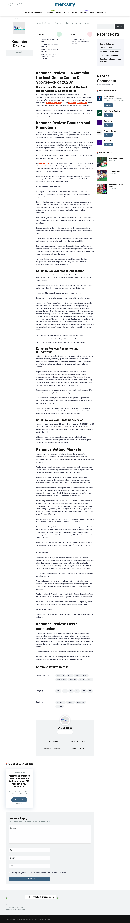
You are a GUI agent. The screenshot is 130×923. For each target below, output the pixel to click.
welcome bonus (44, 163)
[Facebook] (7, 4)
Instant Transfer (81, 676)
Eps (69, 676)
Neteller (73, 680)
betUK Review (109, 96)
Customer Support (78, 748)
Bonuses (83, 12)
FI (71, 691)
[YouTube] (16, 4)
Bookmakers (72, 12)
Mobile (70, 702)
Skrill (82, 680)
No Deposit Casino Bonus (109, 52)
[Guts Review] (99, 125)
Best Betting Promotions (110, 55)
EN (58, 691)
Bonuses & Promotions (52, 748)
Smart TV (80, 702)
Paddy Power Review (112, 111)
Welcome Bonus (19, 773)
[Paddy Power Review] (99, 115)
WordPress (38, 919)
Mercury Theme (46, 919)
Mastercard (61, 680)
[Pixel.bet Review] (99, 135)
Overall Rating (65, 728)
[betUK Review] (99, 100)
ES (65, 691)
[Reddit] (20, 4)
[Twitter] (11, 4)
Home (7, 19)
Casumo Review (110, 141)
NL (90, 691)
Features (50, 12)
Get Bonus (19, 800)
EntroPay (60, 676)
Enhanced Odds (106, 48)
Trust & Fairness (52, 741)
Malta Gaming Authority (54, 103)
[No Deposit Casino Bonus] (102, 193)
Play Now (108, 105)
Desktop (60, 702)
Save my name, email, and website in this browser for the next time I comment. (39, 873)
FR (77, 691)
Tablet (59, 706)
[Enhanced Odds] (102, 180)
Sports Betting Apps (107, 44)
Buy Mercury (101, 12)
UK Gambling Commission (77, 103)
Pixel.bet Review (110, 131)
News (92, 12)
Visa (89, 680)
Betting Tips (60, 12)
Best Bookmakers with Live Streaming (110, 60)
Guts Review (108, 121)
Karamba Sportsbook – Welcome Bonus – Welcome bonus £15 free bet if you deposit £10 (19, 781)
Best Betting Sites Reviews (33, 12)
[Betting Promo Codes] (65, 5)
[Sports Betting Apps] (102, 167)
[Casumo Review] (99, 145)
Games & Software (78, 741)
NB (84, 691)
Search (99, 23)
